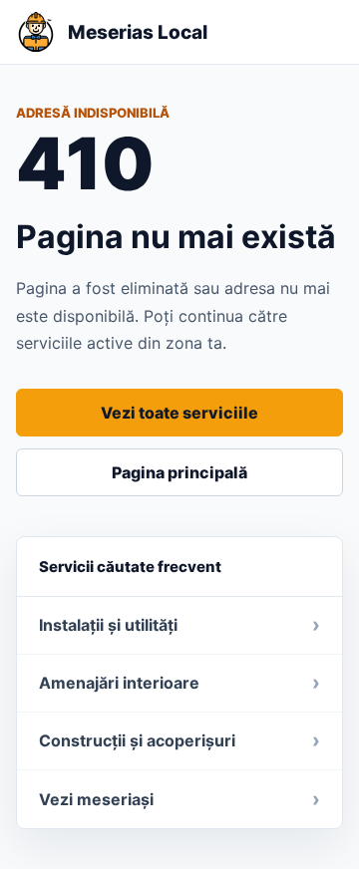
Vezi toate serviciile (179, 413)
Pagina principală (179, 472)
